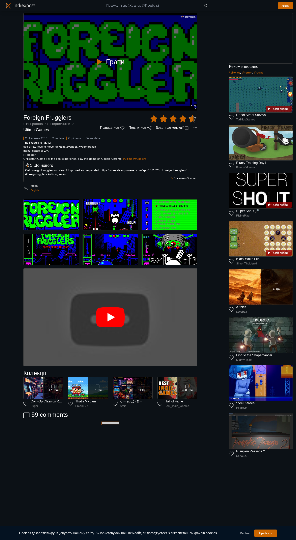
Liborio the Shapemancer (254, 355)
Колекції (34, 373)
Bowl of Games (246, 167)
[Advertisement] (261, 38)
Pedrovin (241, 407)
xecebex (241, 311)
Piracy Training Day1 (251, 163)
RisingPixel (243, 215)
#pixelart (234, 72)
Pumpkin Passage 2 (250, 451)
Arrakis (241, 307)
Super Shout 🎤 (247, 211)
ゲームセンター (131, 401)
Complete (58, 138)
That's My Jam (85, 401)
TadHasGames (245, 119)
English (35, 190)
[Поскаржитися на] (195, 128)
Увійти (286, 5)
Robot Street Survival (251, 115)
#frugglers (139, 158)
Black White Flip (248, 259)
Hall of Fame (174, 401)
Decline (244, 533)
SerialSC (241, 455)
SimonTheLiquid (246, 263)
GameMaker (93, 138)
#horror (247, 72)
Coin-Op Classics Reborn (49, 401)
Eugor (34, 405)
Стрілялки (74, 138)
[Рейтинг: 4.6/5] (173, 119)
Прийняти (265, 533)
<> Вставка (188, 16)
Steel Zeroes (245, 403)
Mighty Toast (244, 359)
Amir (123, 405)
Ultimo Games (36, 129)
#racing (259, 72)
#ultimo (127, 158)
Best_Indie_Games (177, 405)
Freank (79, 405)
